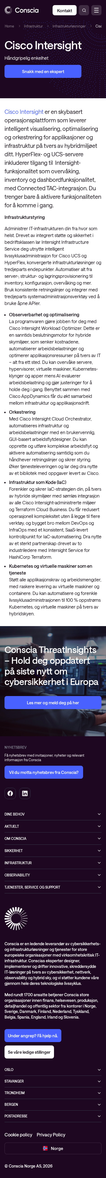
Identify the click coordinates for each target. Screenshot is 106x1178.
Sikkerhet (14, 851)
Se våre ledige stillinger (29, 1052)
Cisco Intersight (24, 111)
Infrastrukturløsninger (68, 26)
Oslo (9, 1070)
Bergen (11, 1104)
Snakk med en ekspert (43, 71)
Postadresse (16, 1116)
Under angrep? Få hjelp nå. (33, 1035)
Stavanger (14, 1081)
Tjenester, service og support (32, 887)
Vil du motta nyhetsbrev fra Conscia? (44, 772)
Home (9, 26)
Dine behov (15, 814)
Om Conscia (15, 838)
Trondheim (15, 1093)
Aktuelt (12, 826)
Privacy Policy (51, 1134)
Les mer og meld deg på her (53, 702)
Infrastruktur (33, 26)
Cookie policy (18, 1134)
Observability (17, 875)
